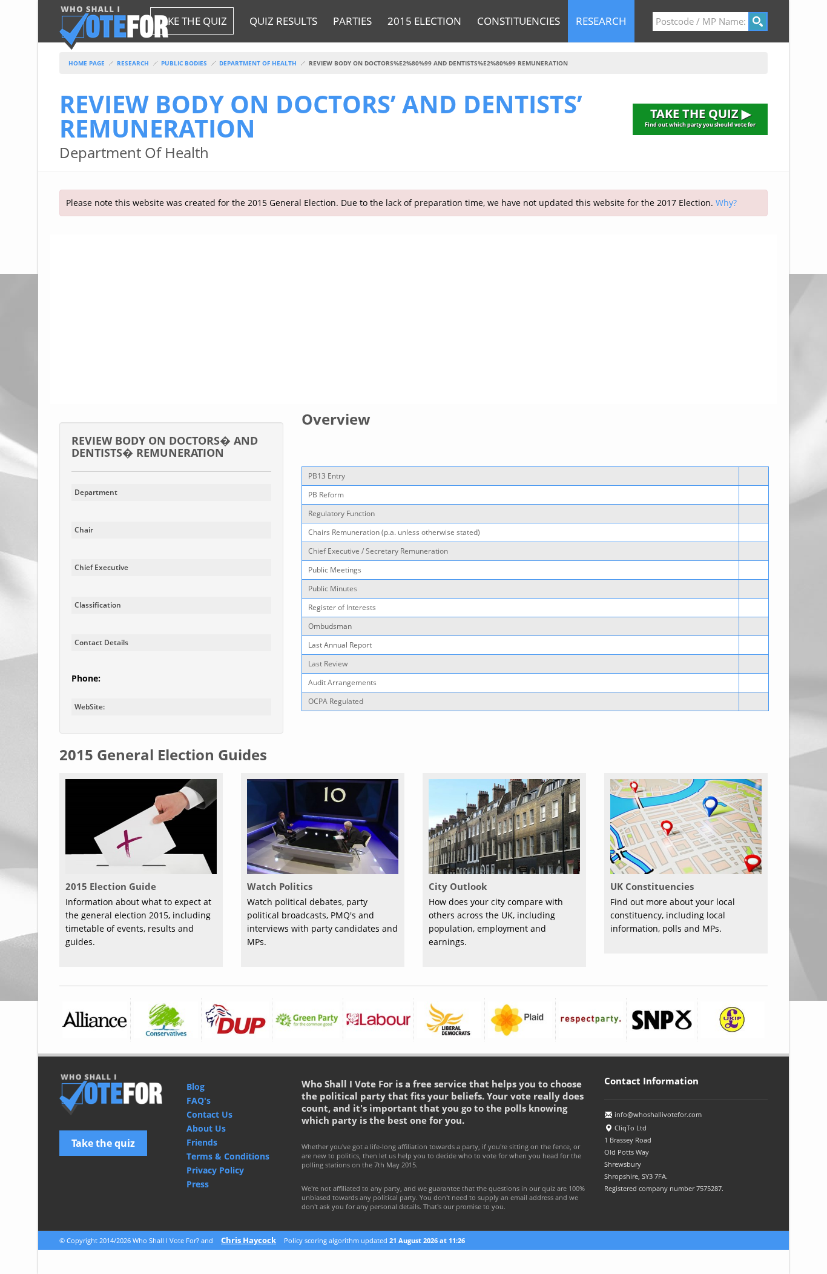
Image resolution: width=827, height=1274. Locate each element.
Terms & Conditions (227, 1156)
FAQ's (198, 1100)
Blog (195, 1086)
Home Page (86, 63)
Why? (726, 202)
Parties (352, 21)
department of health (258, 63)
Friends (201, 1142)
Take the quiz (103, 1143)
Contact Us (209, 1114)
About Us (206, 1128)
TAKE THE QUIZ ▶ (700, 116)
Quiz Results (283, 21)
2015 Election (424, 21)
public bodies (184, 63)
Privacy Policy (215, 1170)
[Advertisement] (413, 319)
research (601, 21)
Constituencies (518, 21)
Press (197, 1184)
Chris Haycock (248, 1240)
